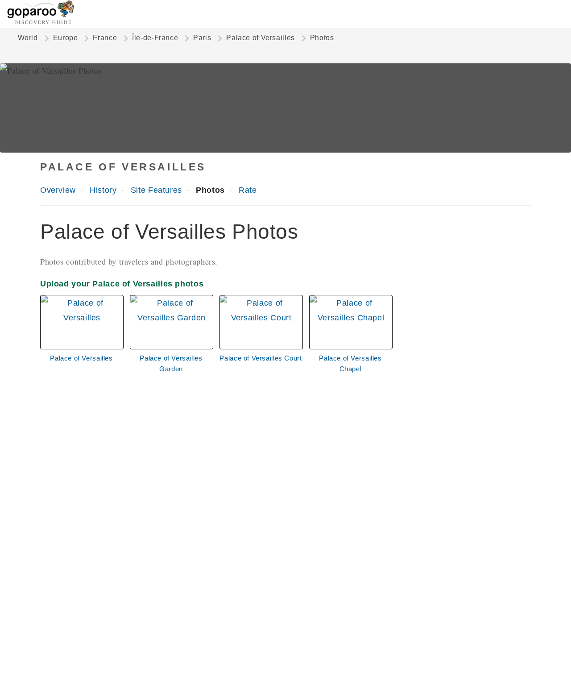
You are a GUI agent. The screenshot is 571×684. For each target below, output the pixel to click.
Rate (248, 190)
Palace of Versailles (260, 37)
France (105, 37)
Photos (210, 190)
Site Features (156, 190)
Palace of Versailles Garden (171, 363)
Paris (202, 37)
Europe (65, 37)
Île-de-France (155, 37)
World (28, 37)
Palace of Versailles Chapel (350, 363)
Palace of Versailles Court (260, 358)
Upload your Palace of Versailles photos (121, 283)
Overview (58, 190)
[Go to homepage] (40, 16)
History (103, 190)
